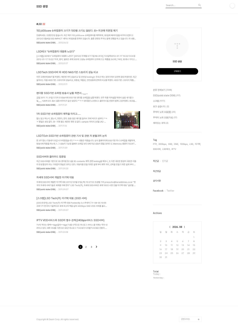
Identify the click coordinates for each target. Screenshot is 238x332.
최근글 (156, 161)
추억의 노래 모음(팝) (164, 112)
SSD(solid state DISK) (46, 43)
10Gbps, (184, 144)
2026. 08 (177, 227)
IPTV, (174, 149)
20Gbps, (163, 144)
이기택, (198, 144)
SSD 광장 (42, 6)
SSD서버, (157, 149)
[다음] (96, 247)
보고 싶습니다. (161, 106)
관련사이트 (185, 319)
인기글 (165, 161)
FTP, (155, 144)
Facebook (158, 190)
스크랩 (159, 101)
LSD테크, (166, 149)
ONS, (176, 144)
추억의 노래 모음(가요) (165, 117)
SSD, (170, 144)
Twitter (170, 190)
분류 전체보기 (162, 90)
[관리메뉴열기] (232, 5)
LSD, (191, 144)
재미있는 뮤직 (160, 123)
